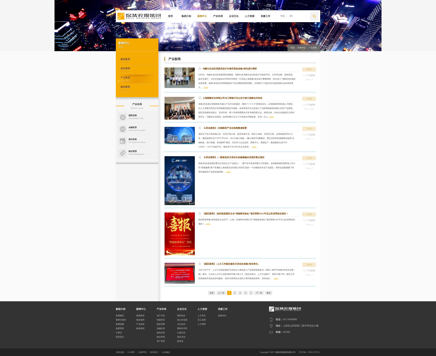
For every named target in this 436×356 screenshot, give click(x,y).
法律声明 (142, 352)
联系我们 (120, 337)
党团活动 (222, 315)
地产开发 (161, 315)
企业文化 (234, 16)
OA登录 (131, 352)
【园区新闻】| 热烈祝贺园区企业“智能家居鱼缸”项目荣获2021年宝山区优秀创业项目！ (245, 213)
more (206, 87)
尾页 (269, 293)
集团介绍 (186, 16)
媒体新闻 (140, 328)
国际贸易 (161, 324)
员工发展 (202, 320)
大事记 (119, 332)
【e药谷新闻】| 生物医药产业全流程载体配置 (225, 128)
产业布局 (218, 16)
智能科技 (161, 320)
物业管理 (161, 337)
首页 (170, 16)
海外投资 (161, 332)
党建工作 (265, 16)
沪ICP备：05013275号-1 (309, 352)
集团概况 (120, 315)
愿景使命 (181, 315)
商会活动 (181, 337)
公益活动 (181, 332)
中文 (283, 16)
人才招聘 (202, 324)
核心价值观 (182, 320)
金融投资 (161, 328)
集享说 (180, 341)
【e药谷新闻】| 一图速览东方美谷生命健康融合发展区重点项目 (233, 157)
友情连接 (120, 352)
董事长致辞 (121, 320)
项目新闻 (140, 320)
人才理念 (202, 315)
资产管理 (161, 341)
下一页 (259, 293)
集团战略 (120, 324)
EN (291, 16)
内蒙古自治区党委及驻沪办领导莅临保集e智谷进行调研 (230, 68)
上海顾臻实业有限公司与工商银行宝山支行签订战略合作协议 (232, 98)
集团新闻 (140, 315)
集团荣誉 (120, 328)
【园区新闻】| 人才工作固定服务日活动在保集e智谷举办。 (231, 264)
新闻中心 (202, 16)
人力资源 (249, 16)
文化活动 (181, 324)
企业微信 (166, 352)
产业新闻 (313, 48)
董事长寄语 (182, 328)
